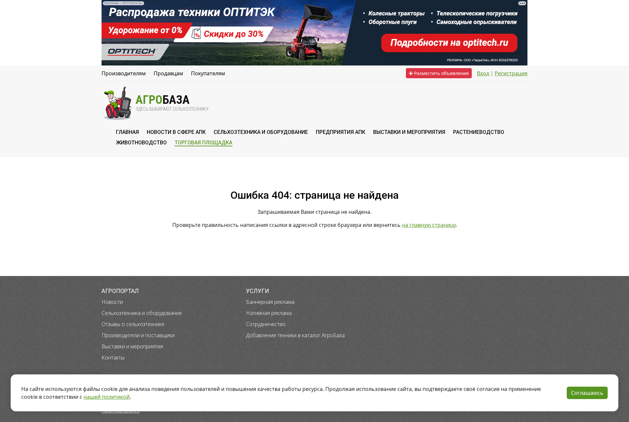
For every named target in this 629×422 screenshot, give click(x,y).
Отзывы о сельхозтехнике (133, 324)
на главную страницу (429, 225)
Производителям (124, 73)
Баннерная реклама (270, 301)
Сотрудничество (266, 324)
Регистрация (511, 73)
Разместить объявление (441, 73)
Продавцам (168, 73)
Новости (112, 301)
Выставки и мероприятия (132, 346)
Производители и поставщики (138, 335)
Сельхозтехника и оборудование (142, 313)
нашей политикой (107, 396)
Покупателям (208, 73)
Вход (483, 73)
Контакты (113, 357)
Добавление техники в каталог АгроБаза (295, 335)
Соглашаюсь (587, 392)
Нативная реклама (269, 313)
